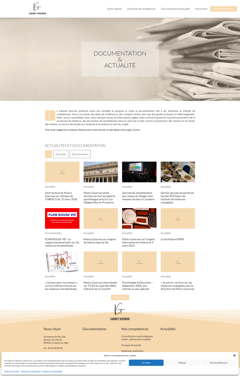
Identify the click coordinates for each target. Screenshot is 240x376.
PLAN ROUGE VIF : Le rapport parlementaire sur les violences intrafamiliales (62, 242)
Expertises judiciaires (132, 351)
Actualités (61, 154)
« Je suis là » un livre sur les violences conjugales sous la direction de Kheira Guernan (177, 285)
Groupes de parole (131, 345)
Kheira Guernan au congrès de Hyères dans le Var (100, 241)
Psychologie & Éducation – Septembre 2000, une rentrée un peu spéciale (137, 285)
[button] (234, 355)
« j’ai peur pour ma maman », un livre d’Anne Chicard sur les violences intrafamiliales (61, 285)
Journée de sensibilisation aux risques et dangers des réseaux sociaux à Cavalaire (138, 196)
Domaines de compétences (141, 8)
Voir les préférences (218, 363)
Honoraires (201, 8)
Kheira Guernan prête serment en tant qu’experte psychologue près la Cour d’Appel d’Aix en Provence (99, 197)
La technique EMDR (172, 239)
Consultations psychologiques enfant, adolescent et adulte (137, 338)
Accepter (146, 363)
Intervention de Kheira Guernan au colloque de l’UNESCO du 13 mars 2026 (61, 196)
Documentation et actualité (175, 8)
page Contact (133, 129)
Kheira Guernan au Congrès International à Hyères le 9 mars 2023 (138, 242)
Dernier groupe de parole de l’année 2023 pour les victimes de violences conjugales (177, 197)
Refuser (182, 363)
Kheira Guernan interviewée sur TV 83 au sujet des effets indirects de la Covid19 (100, 285)
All (48, 154)
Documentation (80, 154)
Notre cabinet (114, 8)
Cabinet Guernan (37, 13)
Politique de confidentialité (31, 371)
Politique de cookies (11, 371)
